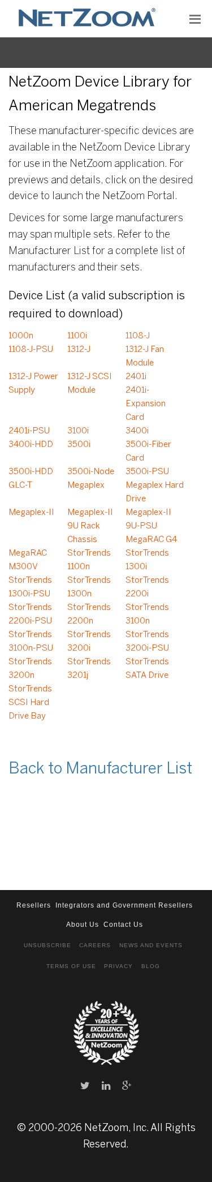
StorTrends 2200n (89, 614)
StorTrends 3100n (147, 614)
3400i (137, 431)
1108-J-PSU (30, 350)
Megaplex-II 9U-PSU (148, 519)
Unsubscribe (47, 945)
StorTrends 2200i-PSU (30, 614)
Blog (150, 966)
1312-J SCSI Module (89, 383)
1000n (20, 336)
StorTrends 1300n (89, 587)
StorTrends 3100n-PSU (30, 641)
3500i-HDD (30, 472)
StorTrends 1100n (89, 560)
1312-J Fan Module (145, 356)
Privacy (118, 966)
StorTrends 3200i (89, 641)
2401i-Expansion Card (146, 404)
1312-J (78, 350)
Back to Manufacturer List (100, 769)
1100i (77, 336)
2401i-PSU (29, 431)
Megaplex (86, 485)
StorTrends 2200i (147, 587)
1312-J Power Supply (33, 383)
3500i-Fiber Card (148, 451)
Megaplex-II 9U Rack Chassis (90, 526)
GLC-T (20, 485)
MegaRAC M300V (27, 560)
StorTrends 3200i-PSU (147, 641)
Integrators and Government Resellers (124, 905)
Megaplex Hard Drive (155, 492)
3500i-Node (90, 472)
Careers (95, 945)
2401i (136, 377)
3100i (78, 431)
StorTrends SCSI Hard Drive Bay (30, 702)
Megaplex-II (31, 513)
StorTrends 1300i (147, 560)
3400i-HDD (30, 445)
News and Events (151, 945)
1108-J (138, 336)
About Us (82, 925)
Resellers (33, 905)
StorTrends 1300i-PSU (30, 587)
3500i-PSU (147, 472)
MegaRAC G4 (151, 540)
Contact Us (123, 925)
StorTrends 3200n (30, 669)
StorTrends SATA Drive (147, 669)
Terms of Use (71, 966)
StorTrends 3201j (89, 669)
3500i (78, 445)
